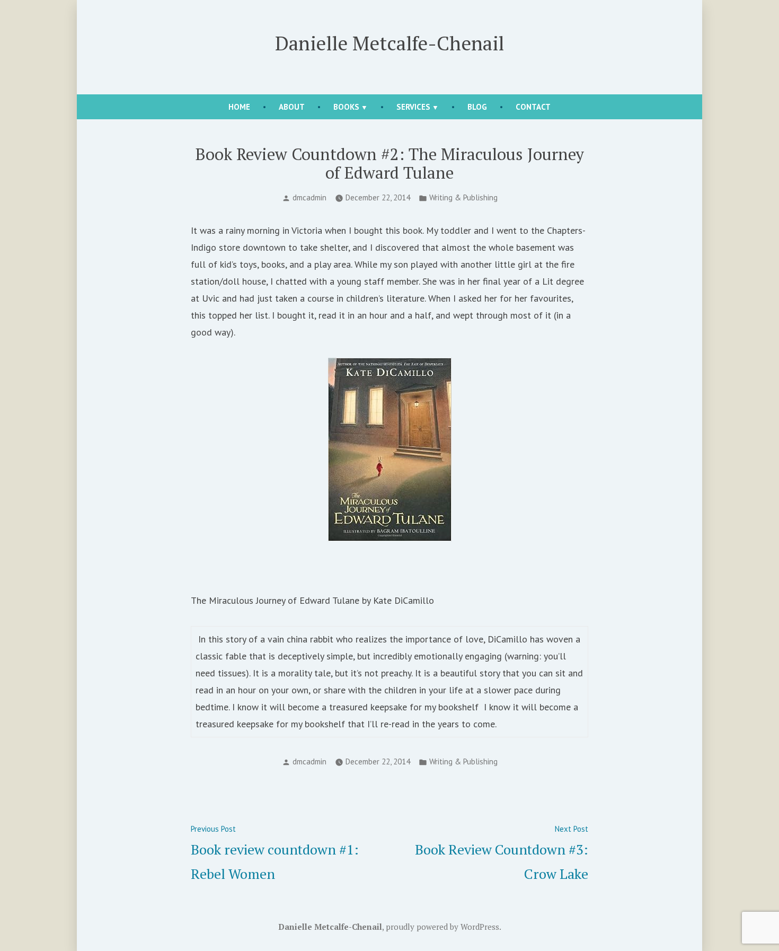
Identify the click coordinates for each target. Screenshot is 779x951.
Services (413, 107)
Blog (477, 107)
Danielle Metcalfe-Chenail (389, 43)
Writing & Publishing (463, 197)
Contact (533, 107)
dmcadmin (309, 197)
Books (346, 107)
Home (239, 107)
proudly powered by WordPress (442, 926)
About (292, 107)
